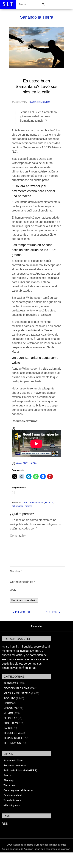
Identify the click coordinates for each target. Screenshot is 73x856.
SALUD (8, 728)
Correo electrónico (22, 581)
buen (24, 502)
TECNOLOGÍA (12, 733)
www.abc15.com (26, 463)
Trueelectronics (12, 800)
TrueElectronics (57, 844)
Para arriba (36, 626)
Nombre (16, 571)
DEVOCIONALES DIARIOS (19, 688)
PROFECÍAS (11, 723)
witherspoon (18, 506)
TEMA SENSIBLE (13, 738)
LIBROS (8, 703)
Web (13, 590)
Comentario (18, 535)
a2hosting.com (12, 805)
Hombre (49, 502)
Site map (8, 780)
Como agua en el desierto (18, 790)
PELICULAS (10, 718)
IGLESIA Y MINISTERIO (39, 102)
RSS (5, 823)
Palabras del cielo (13, 795)
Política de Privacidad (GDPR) (20, 770)
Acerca (7, 775)
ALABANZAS (11, 683)
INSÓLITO (9, 698)
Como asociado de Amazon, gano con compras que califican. (36, 848)
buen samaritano (36, 502)
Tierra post (10, 785)
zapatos (28, 506)
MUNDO (8, 713)
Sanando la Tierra (36, 17)
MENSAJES (10, 708)
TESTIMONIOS (12, 742)
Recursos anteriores (15, 765)
